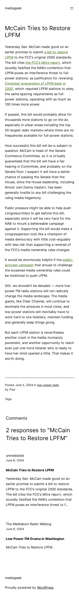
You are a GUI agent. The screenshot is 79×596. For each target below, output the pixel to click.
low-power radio (48, 385)
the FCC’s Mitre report (43, 63)
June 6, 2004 (15, 460)
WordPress (45, 587)
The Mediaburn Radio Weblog (28, 524)
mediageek (13, 8)
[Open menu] (71, 8)
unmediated (15, 455)
